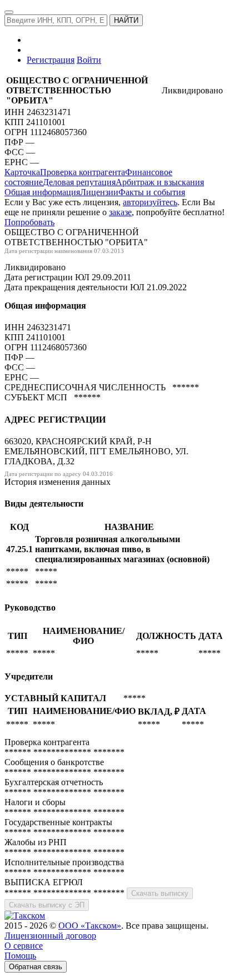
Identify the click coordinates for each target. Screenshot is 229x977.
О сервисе (23, 945)
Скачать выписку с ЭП (46, 905)
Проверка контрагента (82, 172)
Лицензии (99, 192)
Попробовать (29, 222)
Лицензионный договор (50, 935)
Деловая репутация (79, 182)
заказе (120, 212)
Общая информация (42, 192)
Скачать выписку (159, 893)
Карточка (22, 172)
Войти (89, 60)
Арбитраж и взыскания (160, 182)
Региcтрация (50, 60)
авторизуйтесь (150, 202)
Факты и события (151, 192)
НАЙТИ (126, 20)
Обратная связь (35, 967)
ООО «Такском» (89, 925)
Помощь (20, 955)
